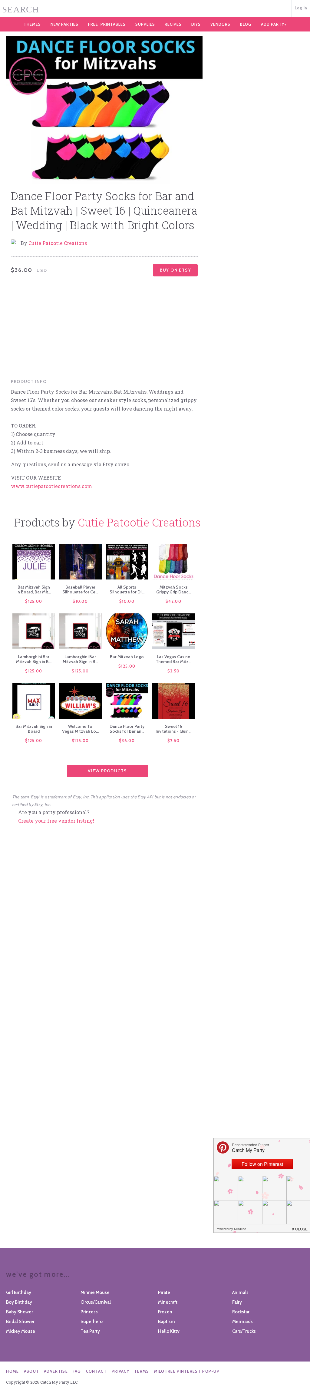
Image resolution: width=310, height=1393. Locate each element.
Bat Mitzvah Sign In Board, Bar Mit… (33, 589)
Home (12, 1371)
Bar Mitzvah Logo (127, 656)
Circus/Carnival (96, 1302)
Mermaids (242, 1321)
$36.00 (127, 740)
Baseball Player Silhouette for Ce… (80, 589)
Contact (96, 1371)
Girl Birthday (18, 1292)
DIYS (196, 24)
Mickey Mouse (20, 1331)
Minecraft (167, 1302)
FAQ (77, 1371)
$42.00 (173, 601)
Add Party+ (274, 24)
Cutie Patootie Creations (57, 243)
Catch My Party (155, 9)
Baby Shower (19, 1312)
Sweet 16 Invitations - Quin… (173, 729)
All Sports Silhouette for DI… (127, 589)
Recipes (173, 24)
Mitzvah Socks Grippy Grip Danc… (173, 589)
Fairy (237, 1302)
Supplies (145, 24)
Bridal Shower (20, 1321)
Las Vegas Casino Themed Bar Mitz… (173, 659)
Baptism (166, 1321)
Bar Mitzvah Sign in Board (33, 729)
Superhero (92, 1321)
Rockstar (240, 1312)
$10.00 (80, 601)
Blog (245, 24)
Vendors (220, 24)
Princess (89, 1312)
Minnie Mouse (95, 1292)
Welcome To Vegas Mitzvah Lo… (80, 729)
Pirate (164, 1292)
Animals (240, 1292)
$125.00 (33, 601)
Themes (32, 24)
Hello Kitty (169, 1331)
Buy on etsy (175, 270)
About (31, 1371)
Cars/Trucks (244, 1331)
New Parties (64, 24)
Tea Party (90, 1331)
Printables (107, 24)
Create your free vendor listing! (56, 820)
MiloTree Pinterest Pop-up (187, 1371)
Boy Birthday (19, 1302)
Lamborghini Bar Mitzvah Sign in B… (33, 659)
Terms (141, 1371)
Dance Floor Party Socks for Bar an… (127, 729)
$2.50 (173, 670)
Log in (301, 7)
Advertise (56, 1371)
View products (107, 771)
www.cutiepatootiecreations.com (51, 486)
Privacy (120, 1371)
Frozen (165, 1312)
